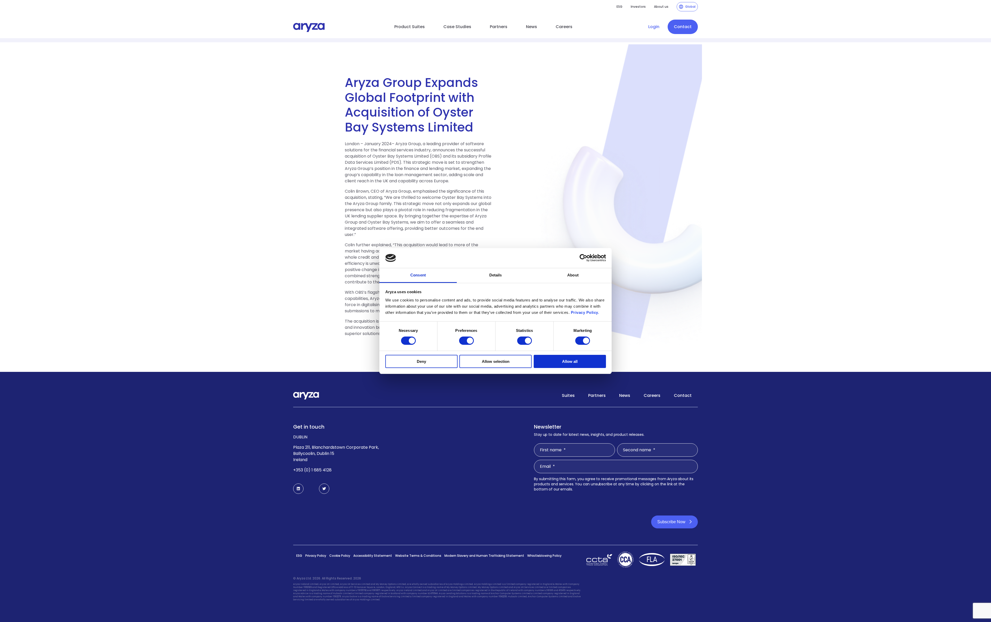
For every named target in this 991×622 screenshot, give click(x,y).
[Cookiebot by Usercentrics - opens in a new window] (583, 258)
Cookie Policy (339, 555)
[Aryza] (309, 27)
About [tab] (573, 275)
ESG (619, 6)
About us (661, 6)
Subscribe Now (671, 522)
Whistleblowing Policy (544, 555)
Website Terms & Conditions (418, 555)
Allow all (570, 361)
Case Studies (457, 27)
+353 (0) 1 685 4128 (312, 470)
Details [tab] (495, 275)
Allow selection (495, 361)
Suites (568, 395)
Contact (683, 27)
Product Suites (409, 27)
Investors (638, 6)
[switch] (466, 341)
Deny (421, 361)
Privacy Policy (315, 555)
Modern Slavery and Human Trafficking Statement (484, 555)
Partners (498, 27)
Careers (564, 27)
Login (653, 27)
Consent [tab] (418, 275)
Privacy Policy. (585, 312)
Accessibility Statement (372, 555)
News (531, 27)
